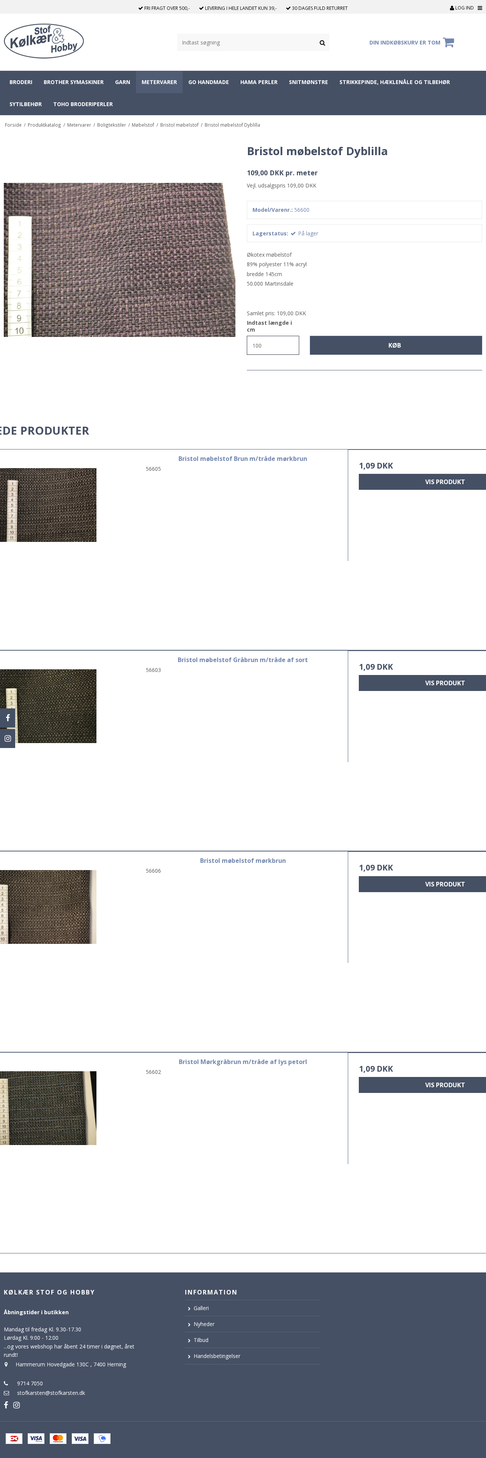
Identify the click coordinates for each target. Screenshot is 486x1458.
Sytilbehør (25, 104)
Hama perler (259, 82)
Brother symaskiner (74, 82)
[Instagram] (7, 738)
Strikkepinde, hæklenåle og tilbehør (394, 82)
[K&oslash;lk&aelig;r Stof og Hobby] (51, 42)
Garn (122, 82)
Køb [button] (394, 345)
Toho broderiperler (83, 104)
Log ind (464, 8)
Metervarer (159, 82)
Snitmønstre (308, 82)
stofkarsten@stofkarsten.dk (51, 1392)
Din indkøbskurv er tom (404, 42)
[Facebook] (7, 717)
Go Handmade (208, 82)
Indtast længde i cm (269, 326)
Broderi (20, 82)
